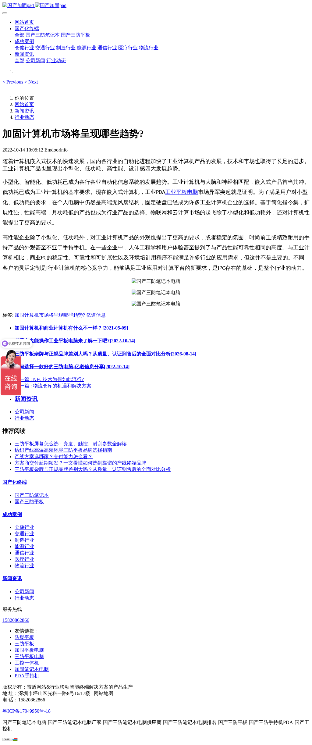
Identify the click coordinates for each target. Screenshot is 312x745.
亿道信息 (96, 315)
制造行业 (24, 540)
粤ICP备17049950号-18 (26, 711)
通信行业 (24, 552)
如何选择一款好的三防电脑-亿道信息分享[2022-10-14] (72, 366)
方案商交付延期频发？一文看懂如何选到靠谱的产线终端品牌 (80, 462)
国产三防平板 (29, 501)
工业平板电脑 (181, 192)
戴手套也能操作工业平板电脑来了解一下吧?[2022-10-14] (75, 340)
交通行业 (24, 533)
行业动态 (24, 117)
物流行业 (24, 565)
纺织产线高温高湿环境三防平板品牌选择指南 (63, 450)
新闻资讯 (24, 110)
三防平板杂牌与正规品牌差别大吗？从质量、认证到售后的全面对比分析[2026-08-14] (105, 353)
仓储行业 (24, 527)
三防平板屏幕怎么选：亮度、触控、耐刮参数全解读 (71, 443)
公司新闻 (24, 411)
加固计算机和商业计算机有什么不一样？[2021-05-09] (71, 327)
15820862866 (15, 620)
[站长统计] (10, 739)
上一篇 (49, 379)
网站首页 (24, 22)
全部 (19, 34)
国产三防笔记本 (32, 495)
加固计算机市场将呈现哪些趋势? (50, 315)
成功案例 (12, 514)
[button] (13, 81)
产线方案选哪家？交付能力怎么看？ (54, 456)
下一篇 (53, 385)
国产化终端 (14, 482)
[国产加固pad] (156, 5)
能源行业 (24, 546)
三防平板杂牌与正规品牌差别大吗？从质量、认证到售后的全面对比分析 (93, 469)
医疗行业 (24, 559)
